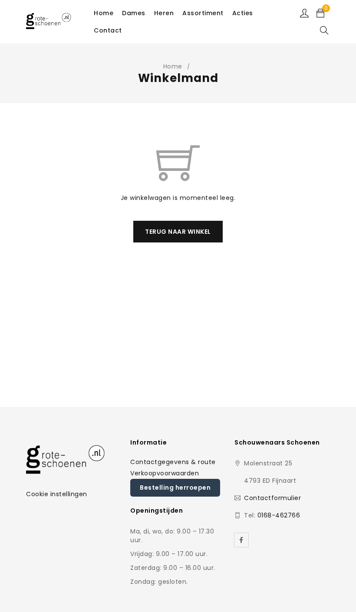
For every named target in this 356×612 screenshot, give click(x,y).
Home (172, 66)
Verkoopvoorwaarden (164, 473)
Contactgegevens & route (173, 462)
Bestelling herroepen (175, 487)
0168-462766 (278, 515)
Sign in (304, 13)
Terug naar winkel (178, 231)
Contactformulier (272, 498)
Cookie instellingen (56, 494)
